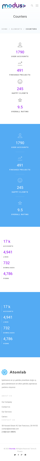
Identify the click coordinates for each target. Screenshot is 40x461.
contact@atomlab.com (10, 429)
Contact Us (6, 407)
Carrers (4, 417)
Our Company (7, 402)
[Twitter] (15, 455)
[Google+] (21, 455)
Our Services (7, 412)
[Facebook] (18, 455)
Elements (16, 29)
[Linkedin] (25, 455)
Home (5, 29)
